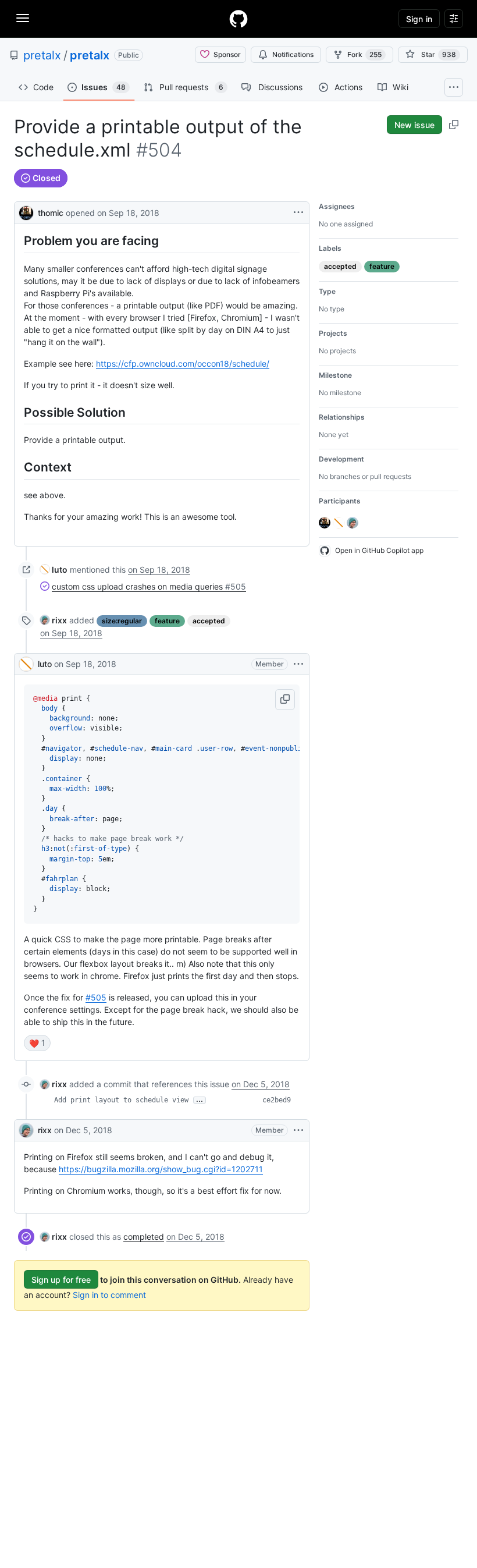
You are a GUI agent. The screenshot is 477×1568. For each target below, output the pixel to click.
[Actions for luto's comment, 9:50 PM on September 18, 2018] (298, 664)
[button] (285, 699)
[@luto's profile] (26, 664)
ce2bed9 (276, 1100)
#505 (96, 997)
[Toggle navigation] (22, 18)
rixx (45, 1130)
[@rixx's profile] (26, 1130)
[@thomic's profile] (26, 212)
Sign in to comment (109, 1295)
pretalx (42, 55)
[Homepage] (238, 18)
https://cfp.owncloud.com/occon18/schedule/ (182, 363)
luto (45, 664)
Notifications (293, 54)
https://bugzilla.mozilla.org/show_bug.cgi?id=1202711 (161, 1169)
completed (143, 1236)
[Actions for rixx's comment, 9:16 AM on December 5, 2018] (298, 1130)
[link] (53, 569)
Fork (364, 54)
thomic (50, 213)
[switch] (37, 1043)
